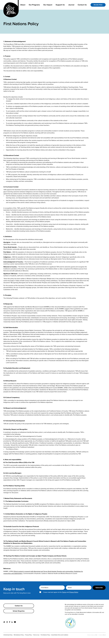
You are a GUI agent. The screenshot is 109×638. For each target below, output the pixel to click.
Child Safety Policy (7, 635)
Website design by (92, 635)
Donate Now (98, 5)
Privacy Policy (73, 592)
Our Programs (34, 5)
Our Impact (47, 5)
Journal (71, 5)
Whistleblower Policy (19, 635)
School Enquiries (19, 611)
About (22, 5)
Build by (102, 635)
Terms (64, 592)
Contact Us (82, 5)
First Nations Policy (45, 635)
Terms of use (36, 635)
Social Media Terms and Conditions (59, 635)
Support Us (60, 5)
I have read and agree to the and (60, 592)
